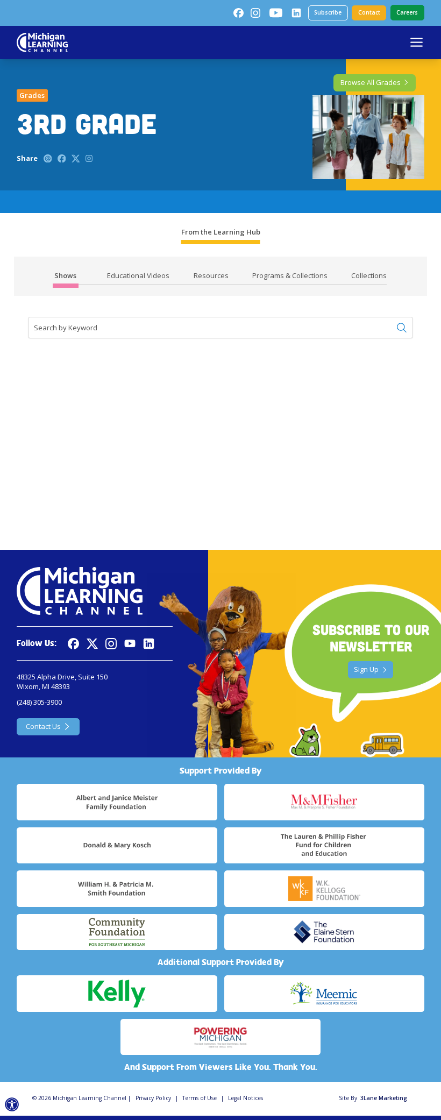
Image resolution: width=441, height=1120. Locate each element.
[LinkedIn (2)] (296, 13)
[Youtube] (275, 13)
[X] (92, 643)
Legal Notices (245, 1098)
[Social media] (130, 643)
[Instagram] (255, 13)
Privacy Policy (153, 1098)
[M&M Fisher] (324, 802)
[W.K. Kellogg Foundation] (324, 888)
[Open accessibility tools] (12, 1104)
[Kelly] (117, 993)
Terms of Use (199, 1098)
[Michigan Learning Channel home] (42, 42)
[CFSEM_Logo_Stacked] (117, 932)
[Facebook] (238, 13)
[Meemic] (324, 993)
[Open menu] (416, 42)
